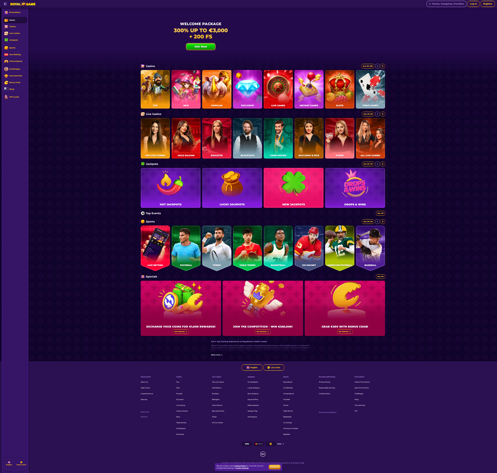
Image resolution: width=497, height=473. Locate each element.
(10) (368, 66)
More (279, 444)
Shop (357, 399)
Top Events (153, 213)
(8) (368, 114)
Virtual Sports (288, 394)
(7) (368, 164)
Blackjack (215, 399)
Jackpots (152, 164)
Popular (179, 394)
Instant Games (182, 411)
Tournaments (360, 405)
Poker (214, 417)
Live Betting (288, 388)
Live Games (180, 405)
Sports (150, 221)
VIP (356, 411)
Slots (178, 417)
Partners (144, 417)
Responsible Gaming (327, 388)
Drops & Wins (253, 399)
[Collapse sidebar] (5, 4)
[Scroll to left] (377, 66)
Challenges (359, 394)
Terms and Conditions (327, 412)
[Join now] (263, 41)
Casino (150, 66)
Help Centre (145, 388)
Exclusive (180, 399)
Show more (215, 355)
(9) (368, 221)
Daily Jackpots (253, 405)
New (178, 388)
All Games (180, 434)
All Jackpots (181, 428)
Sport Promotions (362, 388)
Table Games (181, 423)
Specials (151, 276)
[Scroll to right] (382, 66)
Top (177, 382)
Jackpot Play (253, 411)
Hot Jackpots (253, 382)
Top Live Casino (218, 382)
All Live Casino (217, 423)
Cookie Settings (242, 468)
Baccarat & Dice (218, 411)
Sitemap (144, 399)
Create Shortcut (147, 394)
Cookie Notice (324, 394)
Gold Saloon (216, 388)
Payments (145, 412)
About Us (144, 382)
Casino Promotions (362, 382)
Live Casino (153, 114)
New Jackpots (253, 394)
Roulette (215, 394)
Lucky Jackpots (254, 388)
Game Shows (217, 405)
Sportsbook (287, 382)
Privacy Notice (324, 382)
